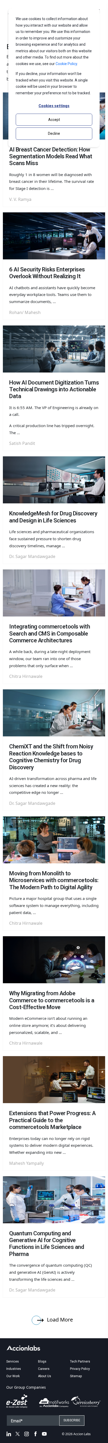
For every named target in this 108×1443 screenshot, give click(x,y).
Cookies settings (54, 106)
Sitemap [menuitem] (76, 1376)
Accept (54, 120)
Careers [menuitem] (44, 1369)
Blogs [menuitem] (42, 1361)
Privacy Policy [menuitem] (80, 1369)
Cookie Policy (66, 64)
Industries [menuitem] (13, 1369)
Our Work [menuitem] (13, 1376)
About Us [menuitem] (44, 1376)
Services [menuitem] (12, 1361)
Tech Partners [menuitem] (80, 1361)
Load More (59, 1319)
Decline (54, 133)
